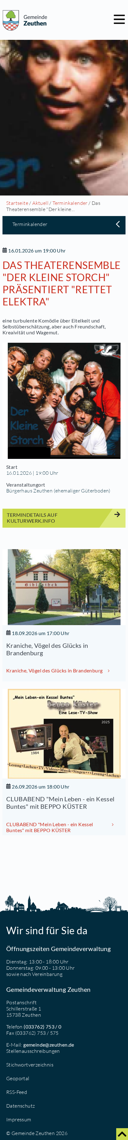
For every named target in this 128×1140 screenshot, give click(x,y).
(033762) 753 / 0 (42, 1026)
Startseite (17, 203)
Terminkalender (70, 203)
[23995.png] (64, 401)
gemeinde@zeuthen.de (48, 1045)
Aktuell (40, 203)
